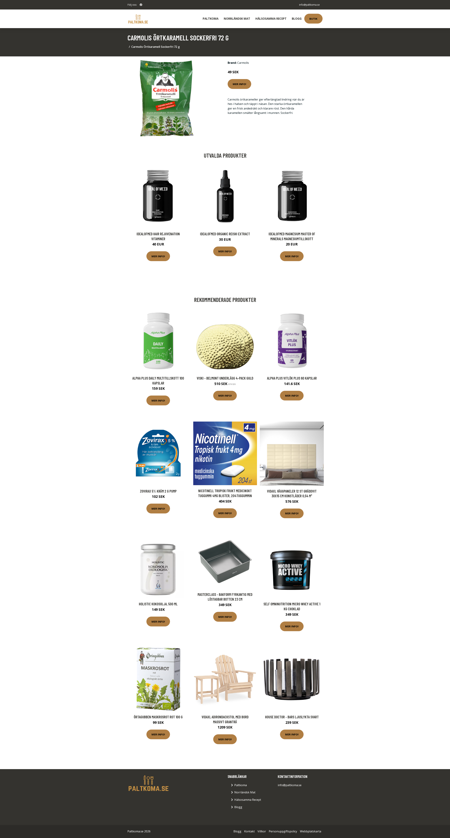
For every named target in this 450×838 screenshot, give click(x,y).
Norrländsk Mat (237, 19)
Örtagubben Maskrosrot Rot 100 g (158, 717)
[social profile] (141, 4)
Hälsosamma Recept (271, 19)
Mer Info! (239, 84)
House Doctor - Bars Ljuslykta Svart (292, 717)
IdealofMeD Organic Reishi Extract (225, 234)
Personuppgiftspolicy (283, 831)
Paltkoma (210, 19)
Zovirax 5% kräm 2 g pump (158, 491)
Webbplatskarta (310, 831)
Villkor (262, 831)
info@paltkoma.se (309, 4)
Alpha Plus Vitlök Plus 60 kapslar (292, 378)
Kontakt (249, 831)
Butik (313, 18)
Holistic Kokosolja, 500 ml (158, 604)
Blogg (297, 19)
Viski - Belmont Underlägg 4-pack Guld (225, 378)
